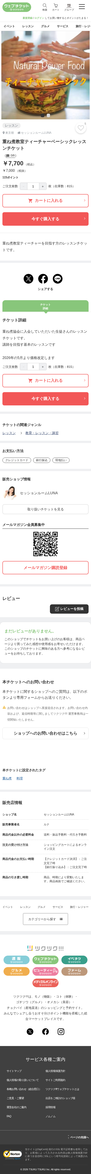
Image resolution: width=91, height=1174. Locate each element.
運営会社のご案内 (17, 1107)
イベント (7, 907)
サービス (58, 907)
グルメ (42, 907)
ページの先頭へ (78, 1137)
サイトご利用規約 (55, 1080)
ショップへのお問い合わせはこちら (45, 733)
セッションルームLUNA (39, 493)
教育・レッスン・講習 (42, 433)
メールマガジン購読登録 (45, 567)
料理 (20, 778)
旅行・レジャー (79, 907)
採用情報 (50, 1107)
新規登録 (27, 18)
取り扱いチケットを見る (45, 509)
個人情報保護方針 (55, 1071)
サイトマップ (14, 1071)
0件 (12, 155)
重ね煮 (7, 778)
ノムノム (50, 1116)
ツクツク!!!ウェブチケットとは (62, 1089)
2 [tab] (48, 115)
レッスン (9, 433)
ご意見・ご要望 (15, 1098)
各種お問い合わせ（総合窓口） (24, 1089)
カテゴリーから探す (45, 919)
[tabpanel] (45, 75)
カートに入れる (49, 200)
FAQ (9, 1116)
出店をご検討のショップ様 (60, 1098)
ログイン (39, 18)
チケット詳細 (45, 306)
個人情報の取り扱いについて (23, 1080)
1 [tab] (42, 115)
